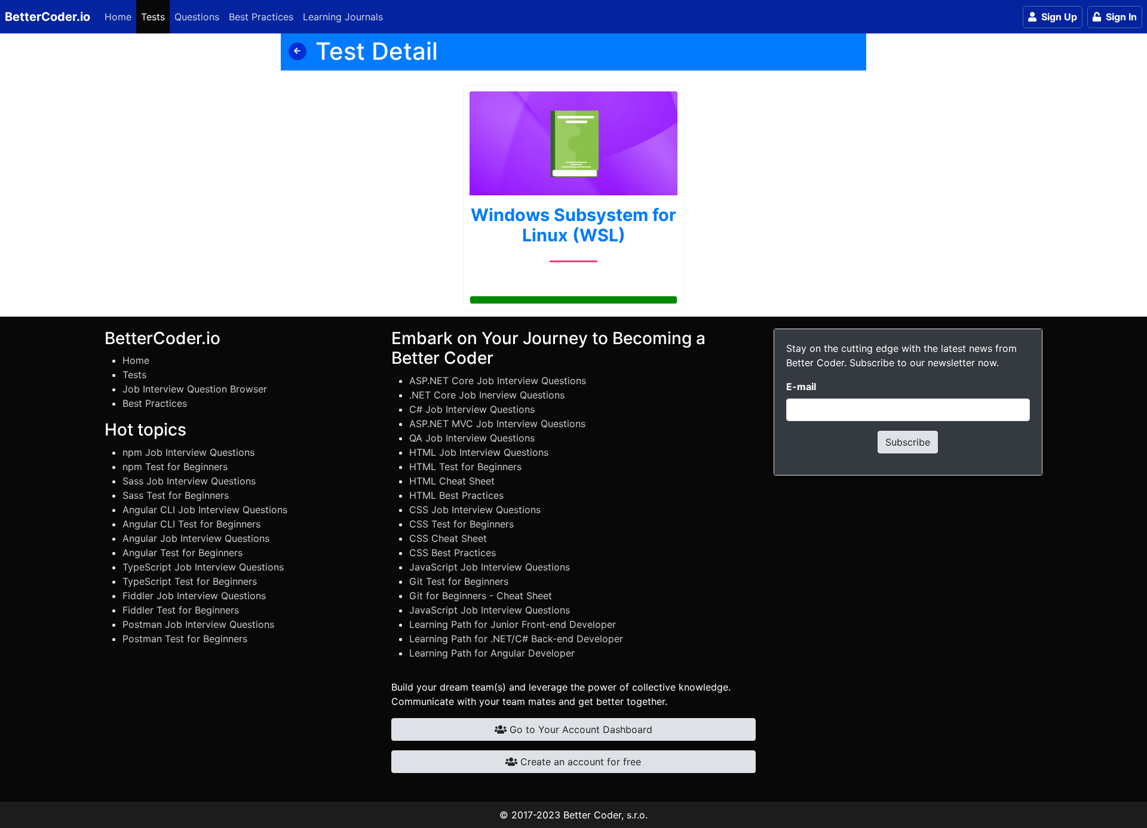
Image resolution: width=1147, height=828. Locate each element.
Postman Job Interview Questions (198, 624)
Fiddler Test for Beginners (180, 610)
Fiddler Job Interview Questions (194, 596)
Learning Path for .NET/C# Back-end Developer (516, 639)
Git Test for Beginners (458, 581)
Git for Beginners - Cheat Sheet (480, 596)
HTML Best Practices (456, 495)
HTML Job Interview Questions (478, 452)
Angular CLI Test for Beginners (191, 524)
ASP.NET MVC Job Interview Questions (497, 424)
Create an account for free (579, 762)
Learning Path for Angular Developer (492, 653)
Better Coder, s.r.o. (605, 815)
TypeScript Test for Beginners (189, 581)
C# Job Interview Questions (472, 409)
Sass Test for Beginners (175, 495)
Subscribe (907, 442)
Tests (153, 17)
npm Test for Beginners (175, 467)
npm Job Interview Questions (188, 452)
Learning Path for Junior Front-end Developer (512, 624)
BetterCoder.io (47, 17)
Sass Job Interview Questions (189, 481)
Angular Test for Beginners (182, 553)
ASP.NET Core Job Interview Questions (497, 381)
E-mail (801, 386)
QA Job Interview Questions (472, 438)
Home (118, 17)
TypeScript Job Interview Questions (203, 567)
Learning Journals (343, 17)
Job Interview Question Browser (194, 389)
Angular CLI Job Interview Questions (204, 510)
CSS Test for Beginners (461, 524)
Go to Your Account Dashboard (579, 729)
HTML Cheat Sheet (452, 481)
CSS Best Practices (452, 553)
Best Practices (261, 17)
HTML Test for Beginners (465, 467)
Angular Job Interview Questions (195, 538)
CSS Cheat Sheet (448, 538)
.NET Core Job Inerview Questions (487, 395)
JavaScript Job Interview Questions (489, 567)
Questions (196, 17)
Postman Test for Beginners (184, 639)
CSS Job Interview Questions (475, 510)
